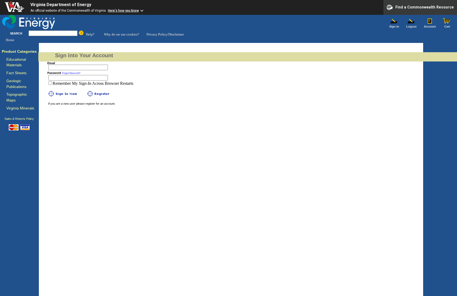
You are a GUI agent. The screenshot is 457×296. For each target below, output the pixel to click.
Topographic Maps (16, 97)
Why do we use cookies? (121, 34)
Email (51, 63)
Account (430, 26)
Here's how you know (123, 10)
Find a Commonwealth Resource (424, 7)
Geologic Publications (16, 84)
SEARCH (16, 33)
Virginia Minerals (20, 108)
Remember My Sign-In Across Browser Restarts (93, 83)
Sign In (394, 26)
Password (54, 72)
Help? (90, 34)
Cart (447, 26)
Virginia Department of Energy (60, 4)
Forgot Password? (71, 73)
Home (10, 40)
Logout (411, 26)
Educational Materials (16, 62)
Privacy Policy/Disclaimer (165, 34)
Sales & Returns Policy (19, 118)
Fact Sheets (16, 73)
